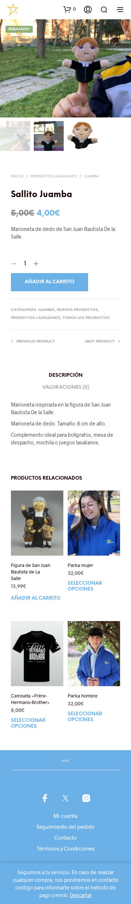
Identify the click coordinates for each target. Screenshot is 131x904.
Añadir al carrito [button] (35, 598)
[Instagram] (86, 798)
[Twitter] (65, 798)
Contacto (65, 837)
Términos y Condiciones (66, 848)
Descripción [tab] (66, 375)
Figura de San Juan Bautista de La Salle (30, 571)
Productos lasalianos (54, 177)
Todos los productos (86, 318)
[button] (69, 9)
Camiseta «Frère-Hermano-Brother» (30, 699)
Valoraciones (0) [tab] (65, 387)
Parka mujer (80, 565)
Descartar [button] (81, 895)
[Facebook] (44, 798)
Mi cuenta (65, 815)
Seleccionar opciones (85, 586)
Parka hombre (83, 696)
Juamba (91, 177)
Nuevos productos (77, 310)
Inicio (17, 177)
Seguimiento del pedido (65, 826)
